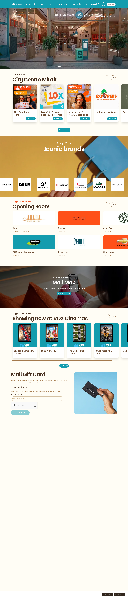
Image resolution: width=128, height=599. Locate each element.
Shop (41, 4)
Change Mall (91, 4)
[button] (119, 594)
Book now (64, 366)
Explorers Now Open (106, 112)
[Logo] (17, 4)
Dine (49, 4)
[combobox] (103, 4)
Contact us (111, 4)
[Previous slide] (9, 39)
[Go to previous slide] (107, 77)
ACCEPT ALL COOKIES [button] (107, 594)
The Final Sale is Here (22, 113)
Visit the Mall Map (64, 293)
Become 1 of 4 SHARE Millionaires (78, 113)
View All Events (64, 130)
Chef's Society (76, 4)
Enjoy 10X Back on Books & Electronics (51, 113)
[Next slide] (119, 39)
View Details (31, 118)
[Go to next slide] (113, 77)
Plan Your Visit (30, 4)
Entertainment (61, 4)
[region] (64, 38)
